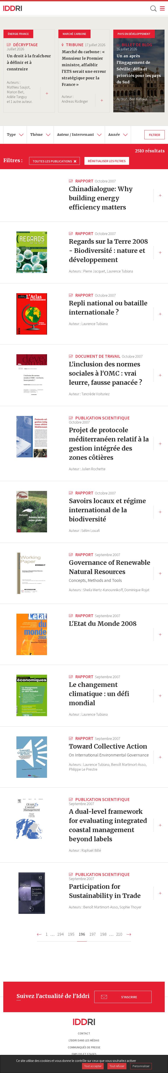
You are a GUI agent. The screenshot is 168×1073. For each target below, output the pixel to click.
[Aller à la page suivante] (129, 934)
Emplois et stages (84, 1054)
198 (104, 934)
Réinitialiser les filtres (107, 161)
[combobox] (15, 134)
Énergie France (18, 34)
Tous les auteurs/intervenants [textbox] (80, 129)
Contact (84, 1033)
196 (83, 936)
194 (61, 934)
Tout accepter (93, 1066)
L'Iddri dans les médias (84, 1040)
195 (72, 934)
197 (93, 934)
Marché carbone (74, 34)
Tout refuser (117, 1066)
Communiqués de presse (84, 1047)
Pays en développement (134, 34)
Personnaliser (141, 1066)
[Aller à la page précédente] (39, 934)
